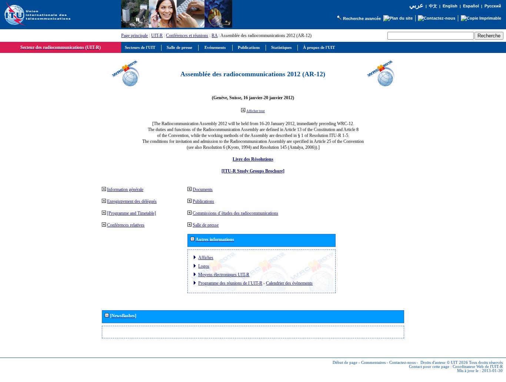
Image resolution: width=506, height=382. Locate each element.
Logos (203, 266)
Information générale (125, 189)
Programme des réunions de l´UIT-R (230, 283)
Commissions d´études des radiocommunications (235, 213)
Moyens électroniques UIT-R (223, 274)
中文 (433, 6)
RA (214, 35)
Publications (203, 201)
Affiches (205, 257)
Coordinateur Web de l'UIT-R (478, 367)
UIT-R (157, 35)
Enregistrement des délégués (132, 201)
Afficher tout (255, 111)
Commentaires (373, 363)
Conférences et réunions (187, 35)
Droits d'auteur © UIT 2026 (444, 363)
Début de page (345, 363)
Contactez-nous (402, 363)
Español (471, 6)
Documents (203, 189)
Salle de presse (206, 225)
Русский (493, 6)
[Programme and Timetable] (131, 213)
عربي (416, 5)
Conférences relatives (125, 225)
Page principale (134, 35)
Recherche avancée (362, 18)
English (450, 6)
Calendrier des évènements (289, 283)
